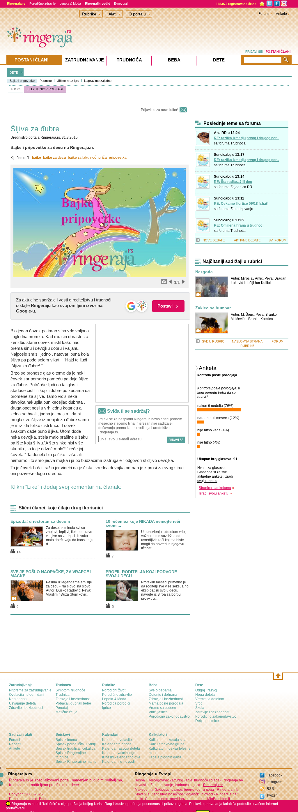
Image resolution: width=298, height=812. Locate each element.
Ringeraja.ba (232, 780)
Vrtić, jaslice (158, 712)
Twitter (272, 795)
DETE (14, 72)
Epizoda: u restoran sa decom (40, 521)
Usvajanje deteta (22, 703)
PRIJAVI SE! (254, 51)
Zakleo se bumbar (213, 308)
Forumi (263, 14)
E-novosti (120, 3)
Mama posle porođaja (166, 703)
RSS (270, 789)
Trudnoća (238, 143)
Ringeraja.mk (227, 790)
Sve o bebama (160, 690)
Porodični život (113, 690)
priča (102, 158)
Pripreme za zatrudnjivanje (30, 690)
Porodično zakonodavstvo (169, 716)
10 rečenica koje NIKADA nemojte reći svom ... (143, 523)
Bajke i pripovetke (22, 80)
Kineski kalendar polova (121, 757)
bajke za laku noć (82, 158)
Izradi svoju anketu (213, 493)
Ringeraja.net (226, 794)
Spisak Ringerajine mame (76, 762)
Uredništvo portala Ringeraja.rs (35, 137)
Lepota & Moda (70, 3)
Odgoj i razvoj (206, 690)
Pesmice (46, 80)
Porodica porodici (116, 703)
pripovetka (118, 158)
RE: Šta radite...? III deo (233, 182)
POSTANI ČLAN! (278, 51)
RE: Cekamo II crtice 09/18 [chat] (241, 204)
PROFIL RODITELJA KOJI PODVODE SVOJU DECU (141, 574)
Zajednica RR (241, 187)
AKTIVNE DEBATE (247, 240)
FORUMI (278, 341)
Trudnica (63, 695)
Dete (219, 59)
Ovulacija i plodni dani (26, 695)
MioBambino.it (218, 799)
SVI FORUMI (278, 240)
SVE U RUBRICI (213, 341)
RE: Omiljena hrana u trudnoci (238, 225)
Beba (174, 59)
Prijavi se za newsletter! (159, 110)
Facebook (274, 775)
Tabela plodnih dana (165, 757)
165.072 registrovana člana (236, 4)
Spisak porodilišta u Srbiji (76, 744)
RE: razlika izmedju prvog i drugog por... (246, 138)
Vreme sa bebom (162, 708)
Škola (199, 708)
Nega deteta (205, 695)
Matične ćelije (66, 712)
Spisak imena (66, 740)
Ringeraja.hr (213, 785)
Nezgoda (204, 272)
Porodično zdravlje (42, 3)
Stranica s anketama (215, 488)
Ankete (281, 14)
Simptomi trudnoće (70, 690)
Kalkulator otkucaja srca (168, 740)
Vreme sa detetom (209, 699)
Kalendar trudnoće (117, 744)
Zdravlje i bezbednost (26, 708)
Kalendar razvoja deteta (121, 748)
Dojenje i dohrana (163, 695)
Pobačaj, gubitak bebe (73, 703)
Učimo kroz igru (68, 80)
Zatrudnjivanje (241, 209)
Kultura (15, 89)
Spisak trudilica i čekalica (75, 748)
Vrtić (198, 703)
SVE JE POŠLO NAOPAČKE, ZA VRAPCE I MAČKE (50, 574)
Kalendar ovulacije (117, 740)
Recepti (15, 744)
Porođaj (62, 708)
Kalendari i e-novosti (118, 762)
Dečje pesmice (207, 721)
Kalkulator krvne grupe (167, 744)
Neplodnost (18, 699)
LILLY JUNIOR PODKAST (45, 89)
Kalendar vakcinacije (118, 753)
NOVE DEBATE (214, 240)
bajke (36, 158)
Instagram (274, 782)
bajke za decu (54, 158)
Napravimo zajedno (97, 80)
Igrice (106, 708)
